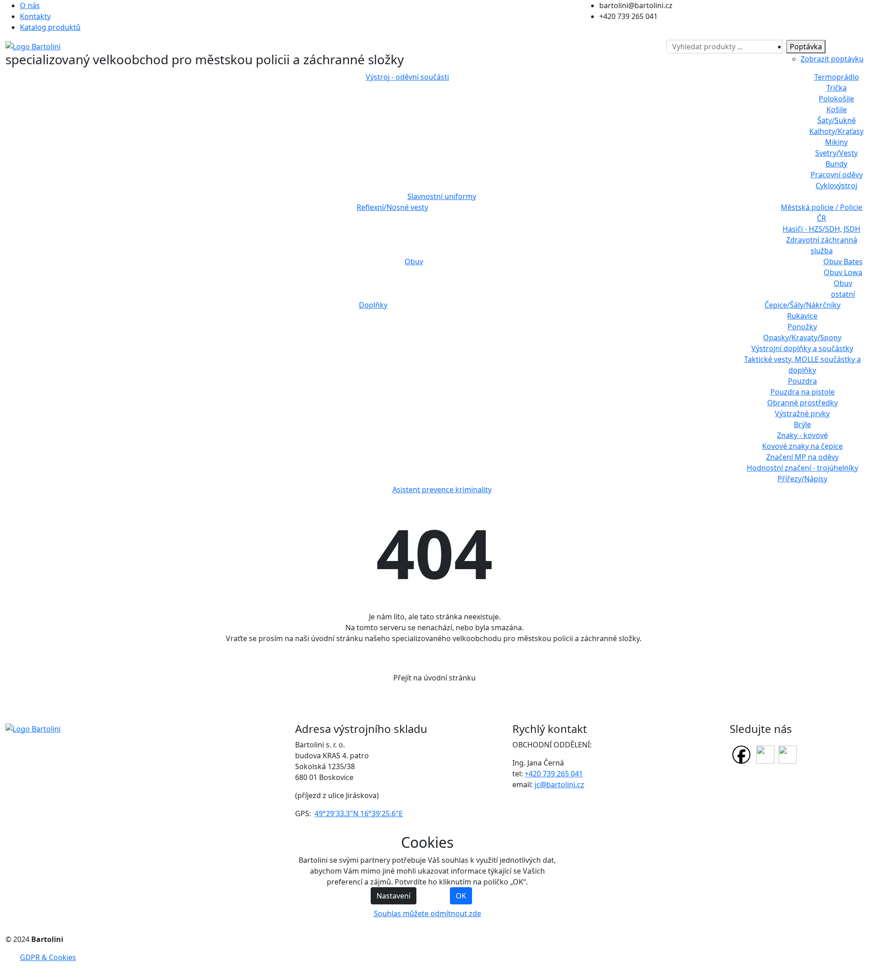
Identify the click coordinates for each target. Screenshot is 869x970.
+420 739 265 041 (554, 774)
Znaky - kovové (802, 435)
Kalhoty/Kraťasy (836, 131)
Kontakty (35, 16)
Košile (836, 109)
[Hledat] (662, 46)
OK (461, 896)
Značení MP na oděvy (802, 457)
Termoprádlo (836, 77)
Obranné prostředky (802, 403)
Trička (836, 88)
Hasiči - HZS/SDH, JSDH (821, 229)
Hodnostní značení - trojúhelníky (802, 468)
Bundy (836, 164)
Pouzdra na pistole (802, 392)
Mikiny (836, 142)
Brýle (802, 424)
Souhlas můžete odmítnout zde (427, 913)
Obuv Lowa (843, 272)
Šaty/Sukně (836, 120)
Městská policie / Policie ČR (821, 212)
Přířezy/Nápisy (802, 479)
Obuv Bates (843, 261)
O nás (30, 5)
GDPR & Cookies (48, 957)
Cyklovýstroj (836, 185)
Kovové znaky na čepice (802, 446)
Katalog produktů (50, 27)
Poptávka (806, 47)
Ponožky (802, 327)
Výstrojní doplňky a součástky (802, 348)
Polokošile (836, 99)
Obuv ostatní (843, 288)
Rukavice (802, 316)
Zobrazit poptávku (832, 59)
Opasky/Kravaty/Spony (802, 337)
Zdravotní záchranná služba (821, 245)
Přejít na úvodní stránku (434, 678)
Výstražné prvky (802, 413)
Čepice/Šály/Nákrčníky (802, 305)
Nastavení (394, 896)
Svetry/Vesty (836, 153)
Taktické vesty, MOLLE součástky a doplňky (802, 364)
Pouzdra (802, 381)
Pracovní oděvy (837, 175)
